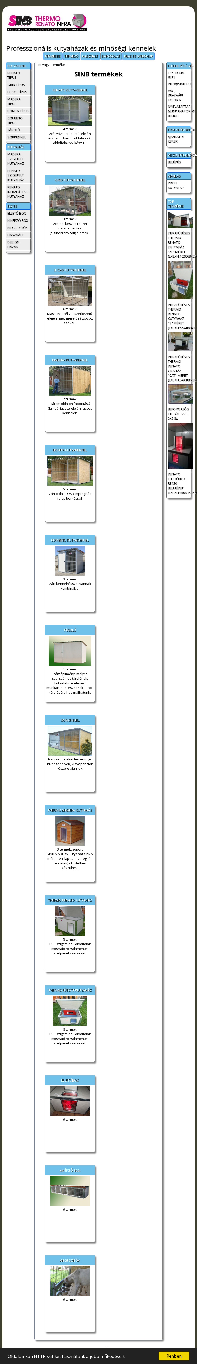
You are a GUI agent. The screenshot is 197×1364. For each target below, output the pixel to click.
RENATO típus (13, 75)
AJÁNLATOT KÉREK (176, 139)
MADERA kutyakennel (70, 360)
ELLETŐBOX (70, 1080)
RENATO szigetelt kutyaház (15, 175)
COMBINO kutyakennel (70, 540)
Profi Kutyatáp (176, 185)
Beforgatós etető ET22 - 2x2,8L (178, 414)
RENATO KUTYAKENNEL (69, 89)
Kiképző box (17, 220)
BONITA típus (18, 111)
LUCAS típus (17, 92)
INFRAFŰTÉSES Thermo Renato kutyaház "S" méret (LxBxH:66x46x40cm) (179, 316)
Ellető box (16, 213)
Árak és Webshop (138, 56)
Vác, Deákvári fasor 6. (175, 95)
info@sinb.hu (179, 84)
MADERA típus (14, 101)
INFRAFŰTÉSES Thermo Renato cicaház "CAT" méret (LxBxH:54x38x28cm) (179, 368)
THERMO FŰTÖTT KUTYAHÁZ (70, 990)
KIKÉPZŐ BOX (70, 1170)
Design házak (13, 244)
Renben (174, 1356)
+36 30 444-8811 (176, 74)
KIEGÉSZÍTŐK (70, 1260)
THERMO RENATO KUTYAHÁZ (70, 900)
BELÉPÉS (174, 162)
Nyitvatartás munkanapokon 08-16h (179, 111)
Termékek (53, 56)
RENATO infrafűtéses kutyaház (18, 192)
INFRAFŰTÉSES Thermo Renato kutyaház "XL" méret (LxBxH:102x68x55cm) (179, 245)
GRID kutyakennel (70, 180)
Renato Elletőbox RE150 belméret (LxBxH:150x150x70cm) (179, 483)
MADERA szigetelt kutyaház (15, 159)
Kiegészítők (17, 227)
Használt (90, 56)
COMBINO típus (15, 120)
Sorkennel (16, 137)
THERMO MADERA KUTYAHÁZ (70, 810)
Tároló (13, 130)
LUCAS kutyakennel (70, 270)
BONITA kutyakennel (70, 450)
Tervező (71, 56)
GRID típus (16, 84)
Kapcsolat (111, 56)
